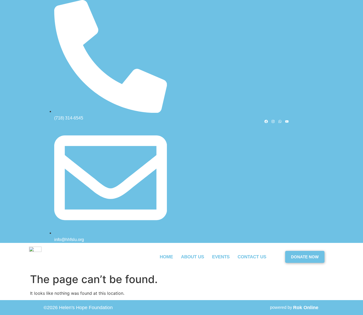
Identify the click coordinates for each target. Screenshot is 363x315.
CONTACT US (252, 256)
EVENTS (221, 256)
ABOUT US (192, 256)
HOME (166, 256)
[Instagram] (273, 121)
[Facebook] (266, 121)
